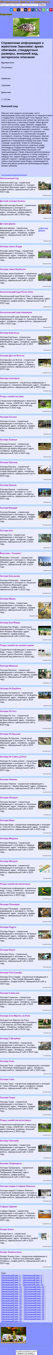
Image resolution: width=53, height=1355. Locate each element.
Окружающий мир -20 (34, 1296)
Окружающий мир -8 (32, 1282)
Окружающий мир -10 (33, 1285)
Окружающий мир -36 (34, 1314)
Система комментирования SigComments (14, 175)
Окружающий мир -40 (34, 1319)
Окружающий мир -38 (34, 1317)
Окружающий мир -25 (11, 1303)
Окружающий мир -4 (32, 1278)
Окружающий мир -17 (11, 1294)
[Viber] (40, 9)
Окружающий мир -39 (11, 1319)
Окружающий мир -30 (34, 1307)
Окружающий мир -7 (11, 1282)
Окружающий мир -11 (11, 1287)
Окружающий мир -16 (34, 1291)
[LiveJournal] (32, 9)
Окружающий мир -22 (34, 1298)
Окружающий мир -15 (11, 1291)
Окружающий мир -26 (34, 1303)
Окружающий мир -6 (32, 1280)
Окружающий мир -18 (34, 1294)
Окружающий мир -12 (34, 1287)
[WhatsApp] (43, 9)
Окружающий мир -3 (11, 1278)
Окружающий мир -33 (11, 1312)
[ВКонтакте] (11, 9)
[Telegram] (47, 9)
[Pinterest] (50, 9)
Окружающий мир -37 (11, 1317)
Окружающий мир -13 (11, 1289)
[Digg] (25, 9)
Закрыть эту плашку (25, 1353)
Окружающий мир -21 (11, 1298)
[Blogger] (22, 9)
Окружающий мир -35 (11, 1314)
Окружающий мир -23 (11, 1301)
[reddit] (29, 9)
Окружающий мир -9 (11, 1285)
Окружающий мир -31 (11, 1310)
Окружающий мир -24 (34, 1301)
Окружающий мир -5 (11, 1280)
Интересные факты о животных (26, 1)
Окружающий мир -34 (34, 1312)
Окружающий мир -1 (11, 1275)
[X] (18, 9)
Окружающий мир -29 (11, 1307)
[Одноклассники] (14, 9)
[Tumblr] (36, 9)
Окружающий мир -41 (11, 1321)
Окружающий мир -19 (11, 1296)
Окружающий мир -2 (32, 1275)
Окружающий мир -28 (34, 1305)
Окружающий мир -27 (11, 1305)
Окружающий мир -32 (34, 1310)
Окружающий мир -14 (34, 1289)
